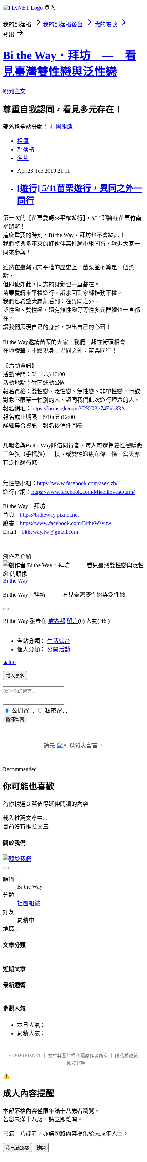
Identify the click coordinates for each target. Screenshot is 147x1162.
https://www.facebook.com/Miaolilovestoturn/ (83, 492)
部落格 (25, 150)
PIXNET (33, 1055)
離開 (41, 1148)
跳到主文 (14, 91)
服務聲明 (76, 1063)
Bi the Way (15, 581)
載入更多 (15, 676)
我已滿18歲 (17, 1148)
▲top (9, 662)
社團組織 (61, 127)
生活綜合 (58, 641)
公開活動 (58, 649)
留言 (72, 621)
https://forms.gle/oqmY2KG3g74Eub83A (78, 408)
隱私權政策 (126, 1055)
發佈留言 (15, 719)
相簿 (23, 141)
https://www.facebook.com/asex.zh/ (77, 483)
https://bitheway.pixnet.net (50, 515)
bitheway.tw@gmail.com (50, 532)
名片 (23, 158)
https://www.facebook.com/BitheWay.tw (66, 523)
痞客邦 (56, 621)
